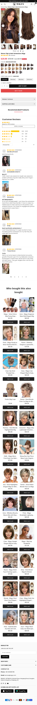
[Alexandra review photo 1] (6, 215)
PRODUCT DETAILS (7, 99)
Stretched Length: (10, 76)
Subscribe (5, 656)
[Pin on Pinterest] (20, 51)
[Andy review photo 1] (6, 240)
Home (2, 7)
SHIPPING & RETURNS (8, 104)
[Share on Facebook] (18, 51)
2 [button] (14, 277)
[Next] (34, 25)
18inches (21, 79)
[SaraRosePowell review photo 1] (6, 161)
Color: (8, 62)
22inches (29, 79)
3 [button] (18, 277)
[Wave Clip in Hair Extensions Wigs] (10, 46)
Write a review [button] (18, 126)
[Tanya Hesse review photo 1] (5, 269)
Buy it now (18, 91)
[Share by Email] (23, 51)
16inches (12, 79)
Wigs (6, 7)
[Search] (4, 4)
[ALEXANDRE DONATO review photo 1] (5, 186)
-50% (3, 9)
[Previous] (3, 25)
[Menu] (1, 4)
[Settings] (31, 4)
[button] (34, 4)
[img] (11, 150)
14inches (4, 79)
